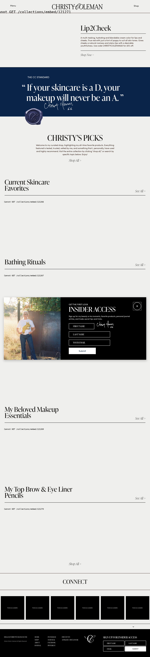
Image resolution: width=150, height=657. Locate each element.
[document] (75, 328)
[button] (137, 306)
